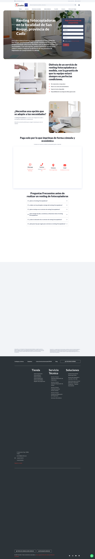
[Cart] (79, 5)
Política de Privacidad (75, 41)
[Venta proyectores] (33, 378)
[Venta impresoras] (33, 373)
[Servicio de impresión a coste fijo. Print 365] (67, 378)
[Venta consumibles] (33, 380)
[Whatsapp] (30, 164)
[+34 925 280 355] (16, 460)
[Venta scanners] (33, 377)
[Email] (64, 165)
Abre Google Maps (53, 170)
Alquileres (29, 361)
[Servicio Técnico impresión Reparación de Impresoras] (50, 378)
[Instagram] (72, 555)
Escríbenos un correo (64, 170)
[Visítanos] (53, 165)
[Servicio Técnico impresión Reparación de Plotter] (50, 383)
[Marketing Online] (67, 375)
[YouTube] (76, 555)
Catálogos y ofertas (19, 361)
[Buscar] (75, 5)
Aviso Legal (38, 554)
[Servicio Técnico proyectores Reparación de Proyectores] (50, 394)
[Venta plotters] (33, 375)
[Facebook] (69, 555)
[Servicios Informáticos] (50, 398)
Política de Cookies (45, 554)
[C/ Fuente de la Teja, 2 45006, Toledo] (16, 453)
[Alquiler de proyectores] (33, 381)
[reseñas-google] (19, 464)
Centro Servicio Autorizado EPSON (44, 361)
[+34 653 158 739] (16, 458)
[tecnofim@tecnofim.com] (16, 456)
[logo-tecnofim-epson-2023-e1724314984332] (21, 5)
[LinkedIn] (79, 555)
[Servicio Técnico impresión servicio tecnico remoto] (50, 389)
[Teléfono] (41, 164)
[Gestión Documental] (67, 373)
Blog (57, 361)
